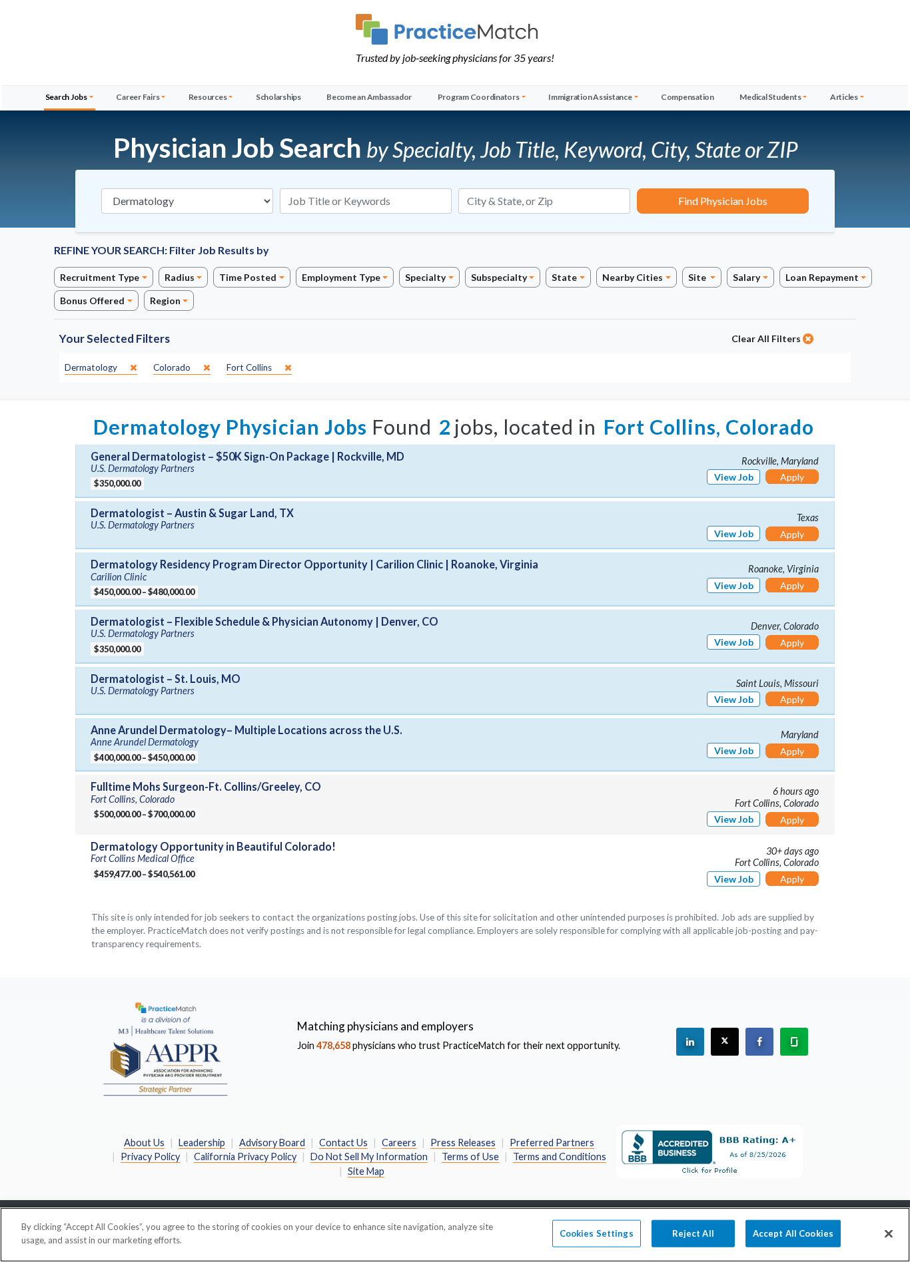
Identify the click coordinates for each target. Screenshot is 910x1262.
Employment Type (341, 277)
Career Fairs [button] (137, 97)
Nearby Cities (632, 277)
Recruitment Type (99, 277)
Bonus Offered (92, 300)
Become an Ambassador (369, 97)
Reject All (693, 1233)
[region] (455, 1234)
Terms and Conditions (559, 1156)
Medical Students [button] (770, 97)
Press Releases (463, 1142)
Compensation (687, 97)
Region (165, 300)
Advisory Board (272, 1142)
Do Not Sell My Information (369, 1156)
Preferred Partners (552, 1142)
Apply (792, 477)
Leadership (202, 1142)
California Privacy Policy (245, 1156)
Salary (746, 277)
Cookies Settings (597, 1233)
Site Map (366, 1171)
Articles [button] (844, 97)
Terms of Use (470, 1156)
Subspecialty (499, 277)
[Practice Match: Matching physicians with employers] (455, 29)
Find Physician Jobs (722, 200)
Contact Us (343, 1142)
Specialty (425, 277)
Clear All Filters (767, 338)
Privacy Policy (150, 1156)
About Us (144, 1142)
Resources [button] (208, 97)
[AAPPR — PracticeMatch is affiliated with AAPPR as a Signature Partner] (165, 1048)
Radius (180, 277)
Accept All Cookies (793, 1233)
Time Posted (247, 277)
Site (698, 277)
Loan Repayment (822, 277)
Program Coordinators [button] (479, 97)
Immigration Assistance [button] (590, 97)
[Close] (888, 1233)
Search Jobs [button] (66, 97)
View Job (733, 477)
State (564, 277)
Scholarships (278, 97)
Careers (399, 1142)
